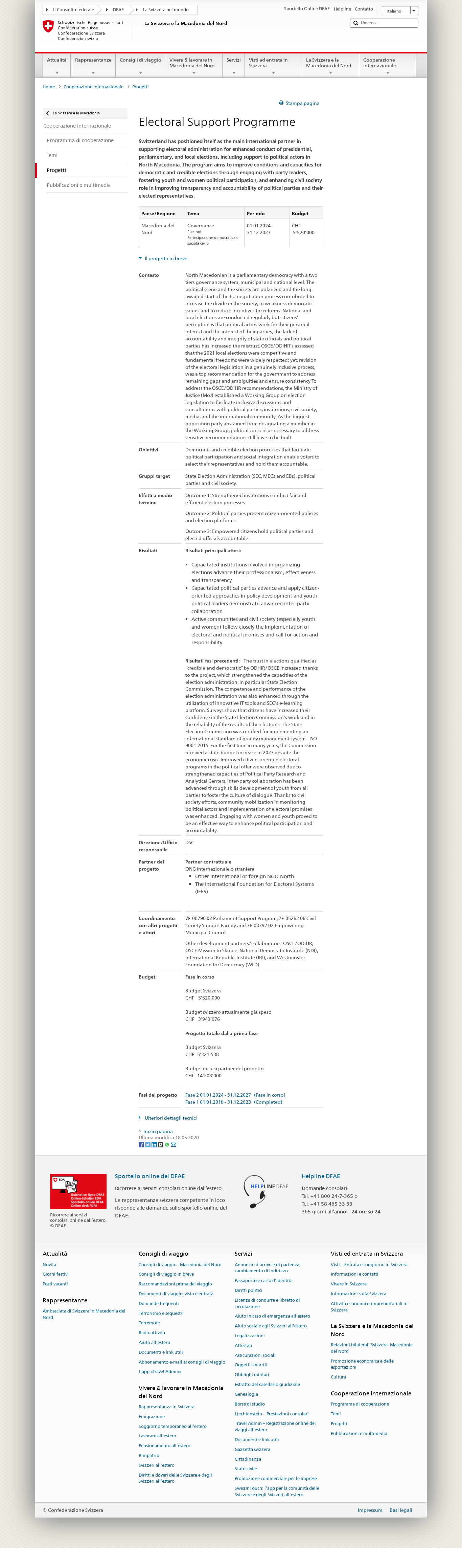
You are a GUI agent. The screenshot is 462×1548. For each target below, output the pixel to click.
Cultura (338, 1377)
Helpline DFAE (321, 1176)
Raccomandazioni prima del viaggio (175, 1283)
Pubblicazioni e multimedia (359, 1433)
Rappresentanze (93, 60)
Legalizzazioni (250, 1335)
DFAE (118, 9)
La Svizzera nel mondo (166, 9)
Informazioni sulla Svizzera (358, 1293)
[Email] (173, 1144)
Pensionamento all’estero (164, 1445)
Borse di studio (250, 1404)
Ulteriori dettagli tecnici (170, 1118)
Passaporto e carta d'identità (264, 1280)
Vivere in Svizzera (349, 1283)
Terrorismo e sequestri (161, 1313)
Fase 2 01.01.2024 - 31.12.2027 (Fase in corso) (235, 1095)
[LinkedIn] (155, 1144)
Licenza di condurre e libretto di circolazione (267, 1303)
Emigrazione (152, 1416)
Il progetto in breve (165, 258)
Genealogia (246, 1394)
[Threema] (161, 1144)
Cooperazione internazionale (379, 62)
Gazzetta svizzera (252, 1449)
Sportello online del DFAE (150, 1176)
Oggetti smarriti (251, 1365)
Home (49, 86)
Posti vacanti (55, 1283)
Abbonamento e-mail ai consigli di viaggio (182, 1362)
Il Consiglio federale (73, 9)
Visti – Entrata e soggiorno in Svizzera (369, 1264)
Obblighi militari (252, 1374)
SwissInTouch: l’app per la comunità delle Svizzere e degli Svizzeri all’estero (277, 1491)
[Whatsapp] (167, 1144)
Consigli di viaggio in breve (166, 1274)
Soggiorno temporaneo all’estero (173, 1426)
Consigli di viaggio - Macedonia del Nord (180, 1264)
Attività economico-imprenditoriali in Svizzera (369, 1307)
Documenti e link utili (161, 1352)
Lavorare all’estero (157, 1436)
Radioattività (152, 1332)
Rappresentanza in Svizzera (166, 1406)
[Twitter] (148, 1144)
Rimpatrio (149, 1455)
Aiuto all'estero (154, 1342)
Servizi (234, 60)
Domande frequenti (159, 1303)
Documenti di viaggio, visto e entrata (176, 1293)
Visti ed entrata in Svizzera (268, 62)
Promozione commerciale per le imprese (276, 1478)
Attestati (243, 1345)
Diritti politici (248, 1290)
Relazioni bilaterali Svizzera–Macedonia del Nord (372, 1348)
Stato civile (246, 1469)
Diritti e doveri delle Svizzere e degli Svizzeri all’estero (175, 1478)
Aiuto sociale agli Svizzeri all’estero (271, 1325)
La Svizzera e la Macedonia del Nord (328, 62)
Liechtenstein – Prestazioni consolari (272, 1413)
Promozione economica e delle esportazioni (362, 1364)
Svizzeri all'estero (157, 1465)
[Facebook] (142, 1144)
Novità (49, 1264)
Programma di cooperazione (360, 1404)
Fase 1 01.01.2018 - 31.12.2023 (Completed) (233, 1102)
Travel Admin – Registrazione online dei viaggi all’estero (275, 1427)
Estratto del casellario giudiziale (267, 1384)
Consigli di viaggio (140, 60)
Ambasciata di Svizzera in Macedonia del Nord (84, 1314)
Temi (336, 1413)
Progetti (339, 1423)
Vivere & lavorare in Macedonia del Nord (192, 62)
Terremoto (149, 1323)
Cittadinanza (248, 1459)
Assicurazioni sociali (255, 1355)
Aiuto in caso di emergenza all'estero (272, 1316)
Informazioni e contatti (354, 1274)
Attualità (57, 60)
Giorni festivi (56, 1274)
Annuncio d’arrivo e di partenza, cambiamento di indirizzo (267, 1268)
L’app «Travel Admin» (160, 1371)
